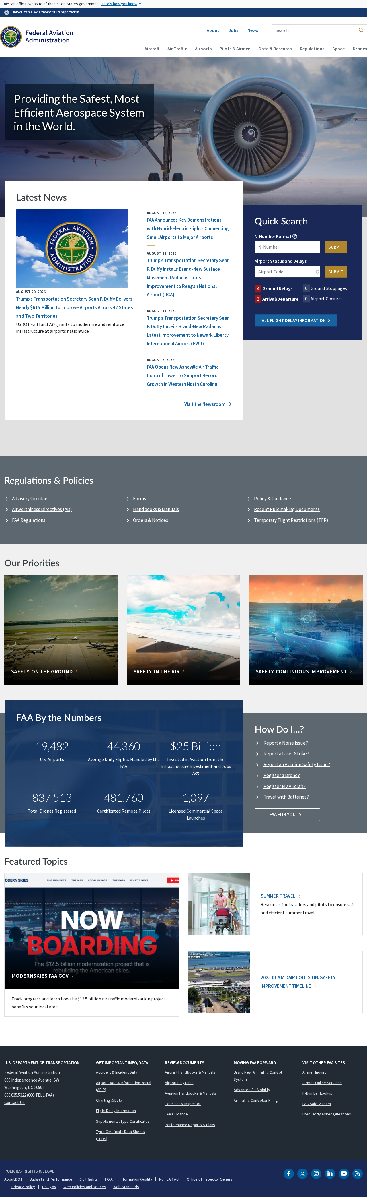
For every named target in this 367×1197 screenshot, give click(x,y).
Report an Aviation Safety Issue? (296, 764)
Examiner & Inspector (183, 1103)
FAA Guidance (176, 1114)
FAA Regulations (28, 520)
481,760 (124, 797)
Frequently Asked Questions (326, 1114)
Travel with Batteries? (286, 797)
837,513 (52, 797)
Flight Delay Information (116, 1110)
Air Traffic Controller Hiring (256, 1100)
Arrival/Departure (280, 299)
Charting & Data (109, 1100)
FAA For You (283, 814)
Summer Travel (278, 896)
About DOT (13, 1179)
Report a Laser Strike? (286, 753)
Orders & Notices (150, 520)
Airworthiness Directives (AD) (42, 509)
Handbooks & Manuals (156, 509)
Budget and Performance (51, 1179)
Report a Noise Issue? (285, 743)
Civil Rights (88, 1179)
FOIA (109, 1179)
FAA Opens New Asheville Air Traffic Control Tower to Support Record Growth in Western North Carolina (182, 375)
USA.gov (49, 1187)
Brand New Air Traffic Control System (258, 1076)
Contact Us (14, 1102)
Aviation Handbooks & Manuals (190, 1093)
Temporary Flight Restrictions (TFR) (291, 520)
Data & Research (275, 48)
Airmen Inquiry (314, 1072)
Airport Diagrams (179, 1082)
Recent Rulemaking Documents (287, 509)
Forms (139, 498)
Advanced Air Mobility (252, 1089)
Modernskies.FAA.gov (40, 975)
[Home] (36, 37)
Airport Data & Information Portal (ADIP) (123, 1086)
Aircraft (152, 48)
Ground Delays (277, 289)
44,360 (123, 746)
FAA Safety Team (316, 1103)
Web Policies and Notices (84, 1187)
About (213, 30)
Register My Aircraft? (284, 786)
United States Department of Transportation (45, 12)
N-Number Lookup (317, 1093)
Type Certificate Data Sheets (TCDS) (120, 1135)
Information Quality (136, 1179)
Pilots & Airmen (235, 48)
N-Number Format (273, 236)
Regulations (312, 48)
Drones (360, 48)
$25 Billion (195, 746)
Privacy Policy (23, 1187)
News (252, 30)
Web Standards (126, 1187)
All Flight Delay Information (294, 321)
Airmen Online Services (322, 1082)
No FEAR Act (169, 1179)
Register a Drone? (281, 775)
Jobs (233, 30)
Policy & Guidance (272, 498)
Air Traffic (177, 48)
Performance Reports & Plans (190, 1124)
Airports (203, 48)
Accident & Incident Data (116, 1072)
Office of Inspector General (210, 1179)
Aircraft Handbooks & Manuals (190, 1072)
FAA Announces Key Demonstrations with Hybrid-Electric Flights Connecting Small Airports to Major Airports (188, 228)
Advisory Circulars (30, 498)
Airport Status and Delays (281, 261)
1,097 (195, 797)
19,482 (52, 746)
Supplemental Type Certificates (123, 1121)
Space (338, 48)
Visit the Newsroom (205, 404)
